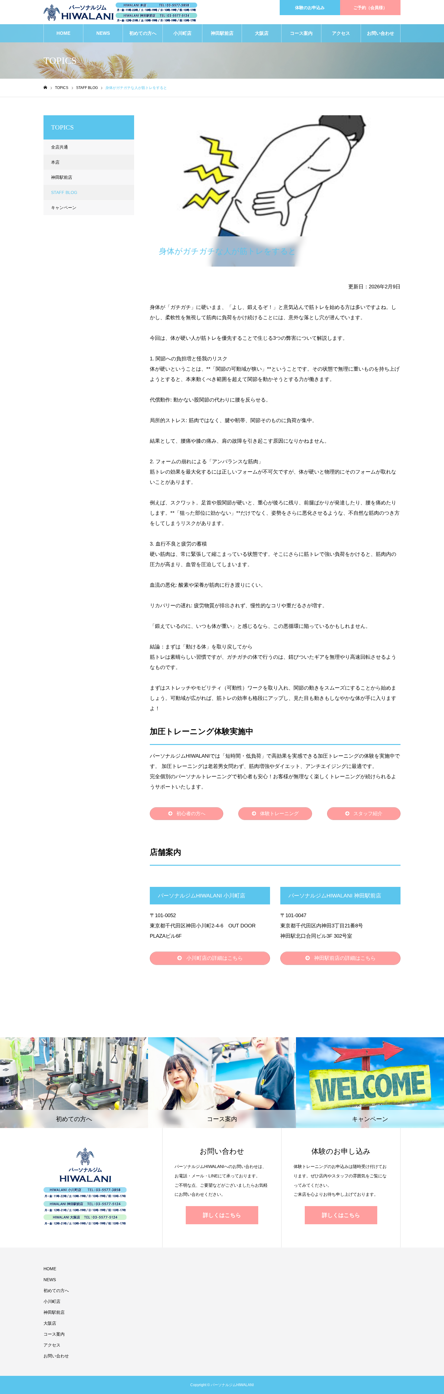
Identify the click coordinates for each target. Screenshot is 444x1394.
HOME (63, 33)
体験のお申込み (310, 7)
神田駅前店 (222, 33)
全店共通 (59, 147)
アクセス (341, 33)
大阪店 (262, 33)
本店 (55, 162)
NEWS (103, 33)
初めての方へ (142, 33)
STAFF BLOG (171, 120)
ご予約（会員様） (370, 7)
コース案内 (301, 33)
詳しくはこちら (222, 1215)
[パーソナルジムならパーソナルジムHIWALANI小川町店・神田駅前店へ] (120, 12)
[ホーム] (45, 88)
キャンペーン (63, 207)
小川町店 (182, 33)
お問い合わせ (380, 33)
